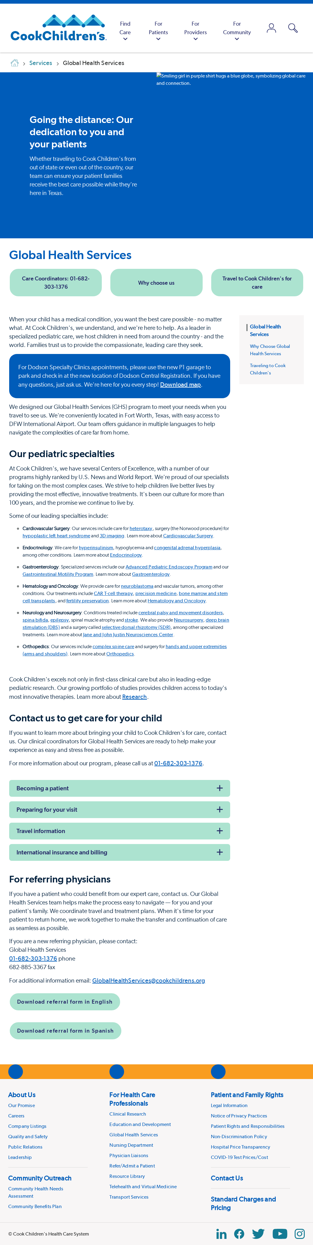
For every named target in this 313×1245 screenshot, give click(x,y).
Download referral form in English (65, 1001)
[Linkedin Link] (221, 1234)
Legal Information (229, 1105)
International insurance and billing (62, 852)
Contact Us (227, 1178)
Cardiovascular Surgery (188, 536)
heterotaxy (141, 528)
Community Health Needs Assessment (36, 1192)
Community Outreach (40, 1178)
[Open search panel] (293, 28)
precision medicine (155, 593)
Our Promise (21, 1105)
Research (134, 696)
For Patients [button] (158, 27)
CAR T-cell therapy (113, 593)
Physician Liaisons (128, 1155)
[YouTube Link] (280, 1234)
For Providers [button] (195, 27)
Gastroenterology (151, 574)
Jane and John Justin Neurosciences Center (128, 634)
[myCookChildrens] (271, 28)
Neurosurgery (188, 620)
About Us (21, 1095)
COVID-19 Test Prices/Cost (239, 1157)
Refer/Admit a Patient (132, 1166)
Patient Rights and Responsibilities (248, 1126)
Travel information (41, 831)
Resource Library (127, 1176)
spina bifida (35, 620)
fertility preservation (87, 601)
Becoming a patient (43, 788)
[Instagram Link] (300, 1234)
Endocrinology (126, 555)
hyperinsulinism (96, 547)
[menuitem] (125, 28)
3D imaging (112, 536)
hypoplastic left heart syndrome (56, 536)
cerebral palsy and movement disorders (180, 612)
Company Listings (27, 1126)
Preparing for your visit (47, 809)
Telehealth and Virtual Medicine (143, 1186)
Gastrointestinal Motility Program (58, 574)
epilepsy (59, 620)
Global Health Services (70, 254)
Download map (180, 384)
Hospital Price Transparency (240, 1147)
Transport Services (129, 1197)
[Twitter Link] (258, 1234)
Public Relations (25, 1147)
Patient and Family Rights (247, 1095)
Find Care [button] (125, 27)
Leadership (20, 1157)
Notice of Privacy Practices (239, 1116)
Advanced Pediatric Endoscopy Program (169, 567)
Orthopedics (120, 654)
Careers (16, 1116)
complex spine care (113, 646)
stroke (131, 620)
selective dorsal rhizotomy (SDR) (136, 627)
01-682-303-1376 (178, 763)
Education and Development (140, 1124)
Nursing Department (131, 1145)
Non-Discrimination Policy (239, 1136)
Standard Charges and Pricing (243, 1203)
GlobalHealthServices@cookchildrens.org (148, 980)
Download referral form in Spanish (65, 1030)
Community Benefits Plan (35, 1206)
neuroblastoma (137, 586)
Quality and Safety (28, 1136)
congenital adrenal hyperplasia (187, 547)
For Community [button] (237, 27)
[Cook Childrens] (56, 28)
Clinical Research (127, 1114)
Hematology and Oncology (177, 601)
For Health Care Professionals (132, 1099)
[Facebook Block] (239, 1234)
